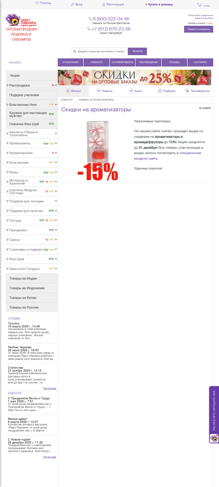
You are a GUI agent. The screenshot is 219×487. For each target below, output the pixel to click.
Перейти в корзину (198, 29)
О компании (70, 62)
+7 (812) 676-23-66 (111, 29)
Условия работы (122, 62)
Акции (15, 75)
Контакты (200, 62)
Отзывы (174, 62)
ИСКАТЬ (138, 51)
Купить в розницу (160, 4)
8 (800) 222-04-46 (111, 18)
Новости (96, 62)
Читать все (49, 388)
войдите (205, 15)
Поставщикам (148, 62)
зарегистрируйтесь (204, 18)
